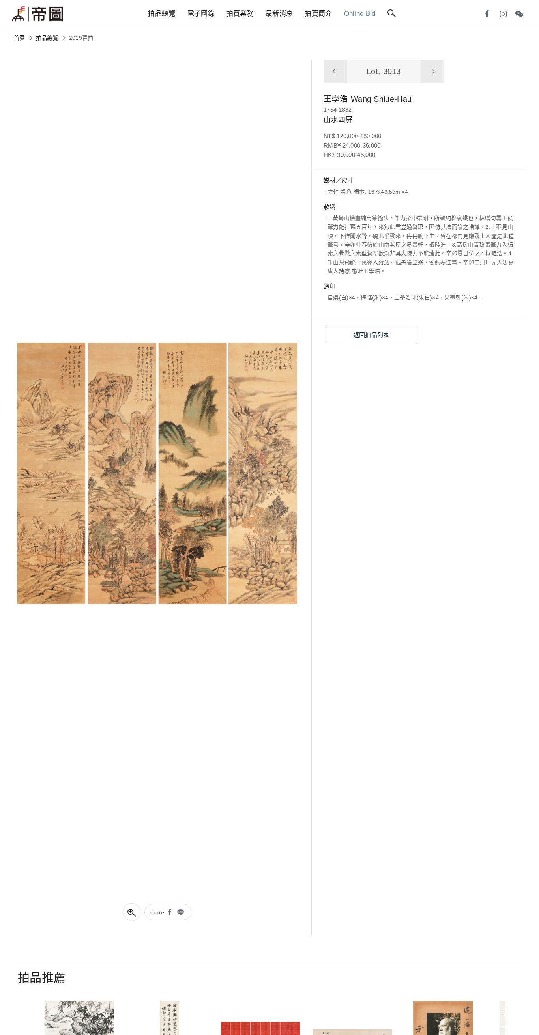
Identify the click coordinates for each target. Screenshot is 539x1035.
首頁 (19, 38)
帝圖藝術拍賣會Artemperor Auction (37, 14)
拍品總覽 (47, 38)
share (157, 912)
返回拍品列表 (371, 334)
